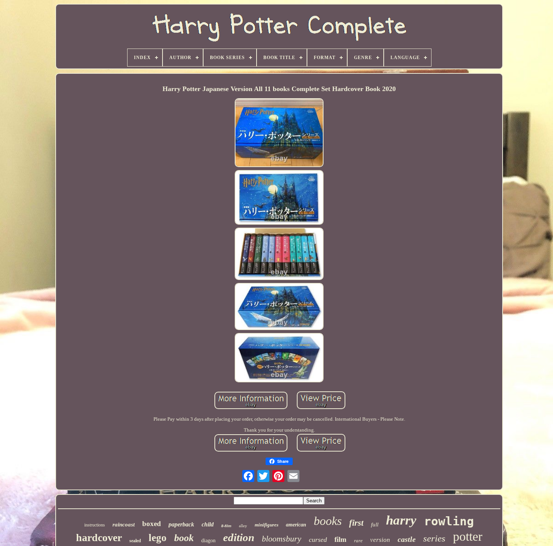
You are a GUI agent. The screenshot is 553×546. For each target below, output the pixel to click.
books (328, 521)
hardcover (99, 537)
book (184, 537)
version (380, 539)
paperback (181, 524)
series (434, 538)
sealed (135, 540)
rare (358, 540)
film (340, 539)
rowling (449, 521)
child (208, 524)
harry (401, 520)
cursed (318, 539)
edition (238, 537)
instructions (94, 525)
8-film (226, 526)
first (356, 523)
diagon (208, 540)
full (374, 525)
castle (407, 539)
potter (467, 536)
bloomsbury (281, 538)
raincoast (123, 525)
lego (158, 537)
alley (243, 525)
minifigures (266, 525)
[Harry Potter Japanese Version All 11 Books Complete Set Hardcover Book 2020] (279, 133)
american (296, 525)
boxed (151, 524)
